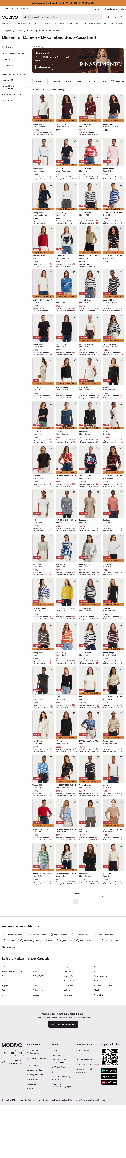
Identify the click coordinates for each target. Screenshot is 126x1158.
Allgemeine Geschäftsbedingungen (61, 1085)
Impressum (56, 1055)
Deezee (36, 995)
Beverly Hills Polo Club (12, 971)
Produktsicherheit (84, 1060)
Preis (80, 81)
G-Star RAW (38, 976)
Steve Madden (100, 976)
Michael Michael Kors (103, 985)
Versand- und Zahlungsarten (33, 1051)
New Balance (69, 985)
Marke (92, 81)
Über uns (55, 1050)
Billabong (6, 967)
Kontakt (30, 1088)
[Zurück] (7, 3)
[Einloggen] (109, 17)
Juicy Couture (69, 967)
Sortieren (38, 81)
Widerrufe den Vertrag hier (36, 1059)
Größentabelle (82, 1050)
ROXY (4, 990)
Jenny (35, 981)
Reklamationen (33, 1079)
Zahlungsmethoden (35, 1074)
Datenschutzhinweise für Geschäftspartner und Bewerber (84, 1100)
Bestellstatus (32, 1065)
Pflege (79, 1055)
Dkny (4, 976)
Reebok (97, 981)
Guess (4, 995)
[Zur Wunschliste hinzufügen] (51, 96)
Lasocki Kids (68, 976)
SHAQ (5, 981)
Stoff (104, 81)
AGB (21, 1100)
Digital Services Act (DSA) (87, 1064)
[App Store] (109, 1076)
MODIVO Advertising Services (61, 1077)
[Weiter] (119, 3)
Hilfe (122, 9)
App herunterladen (109, 9)
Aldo (35, 985)
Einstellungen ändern (33, 1100)
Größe (57, 81)
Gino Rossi (98, 967)
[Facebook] (21, 1053)
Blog (97, 9)
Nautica (36, 971)
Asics (96, 971)
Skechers (98, 990)
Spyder (5, 985)
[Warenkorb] (121, 17)
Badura (66, 990)
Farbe (68, 81)
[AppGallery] (109, 1082)
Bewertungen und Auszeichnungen (84, 1070)
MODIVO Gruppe (59, 1067)
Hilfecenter (32, 1084)
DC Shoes (67, 995)
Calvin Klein (99, 995)
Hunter (36, 967)
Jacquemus (68, 971)
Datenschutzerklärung (51, 1100)
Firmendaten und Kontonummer (59, 1061)
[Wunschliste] (115, 17)
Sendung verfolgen (35, 1070)
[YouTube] (13, 1053)
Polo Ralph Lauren (71, 981)
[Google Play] (109, 1070)
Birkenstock (38, 990)
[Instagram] (5, 1053)
